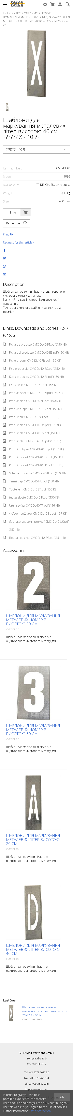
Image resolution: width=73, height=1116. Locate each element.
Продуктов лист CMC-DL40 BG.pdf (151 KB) (37, 538)
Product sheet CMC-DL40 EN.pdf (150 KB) (36, 393)
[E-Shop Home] (17, 4)
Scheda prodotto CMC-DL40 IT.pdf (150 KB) (37, 473)
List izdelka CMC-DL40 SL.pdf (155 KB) (33, 385)
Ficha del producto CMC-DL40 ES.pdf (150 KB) (39, 352)
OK (62, 1097)
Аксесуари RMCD (28, 13)
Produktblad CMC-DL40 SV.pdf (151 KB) (34, 433)
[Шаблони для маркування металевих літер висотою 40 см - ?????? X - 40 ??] (11, 1013)
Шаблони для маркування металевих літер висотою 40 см (36, 19)
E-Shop (8, 13)
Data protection (40, 1111)
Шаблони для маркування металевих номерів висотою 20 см (33, 619)
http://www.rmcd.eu (36, 1089)
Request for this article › (18, 242)
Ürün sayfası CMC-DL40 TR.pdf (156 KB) (34, 505)
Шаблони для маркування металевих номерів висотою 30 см (33, 729)
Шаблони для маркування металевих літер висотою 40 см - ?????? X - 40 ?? (44, 1011)
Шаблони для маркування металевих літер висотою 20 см (33, 839)
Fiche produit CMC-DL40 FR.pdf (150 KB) (35, 360)
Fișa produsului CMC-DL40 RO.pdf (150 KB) (36, 369)
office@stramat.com (37, 1083)
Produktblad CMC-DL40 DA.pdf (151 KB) (35, 425)
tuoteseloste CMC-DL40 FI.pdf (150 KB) (34, 497)
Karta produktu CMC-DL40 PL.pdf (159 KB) (36, 377)
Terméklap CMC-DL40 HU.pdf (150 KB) (34, 481)
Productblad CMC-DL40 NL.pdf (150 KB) (34, 401)
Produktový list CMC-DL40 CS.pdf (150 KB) (36, 457)
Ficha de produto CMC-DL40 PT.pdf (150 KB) (38, 344)
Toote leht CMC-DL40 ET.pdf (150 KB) (33, 489)
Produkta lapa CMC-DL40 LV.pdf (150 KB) (35, 409)
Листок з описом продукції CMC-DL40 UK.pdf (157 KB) (39, 526)
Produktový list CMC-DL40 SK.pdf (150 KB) (36, 465)
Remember (14, 223)
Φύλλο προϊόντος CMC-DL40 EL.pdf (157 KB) (38, 513)
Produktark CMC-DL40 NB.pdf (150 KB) (34, 417)
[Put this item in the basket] (25, 212)
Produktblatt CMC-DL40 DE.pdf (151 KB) (35, 441)
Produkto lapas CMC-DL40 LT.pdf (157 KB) (36, 449)
